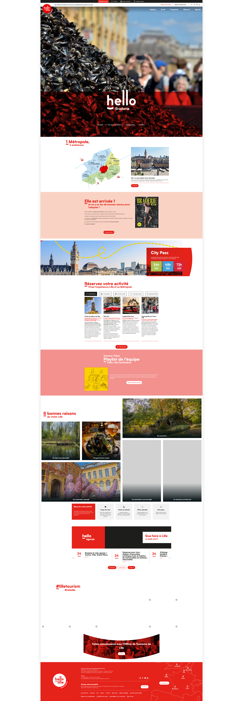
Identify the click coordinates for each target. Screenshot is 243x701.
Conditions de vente (102, 696)
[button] (153, 9)
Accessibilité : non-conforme (117, 696)
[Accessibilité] (197, 4)
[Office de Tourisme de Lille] (47, 9)
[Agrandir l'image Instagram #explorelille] (161, 588)
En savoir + (121, 653)
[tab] (90, 294)
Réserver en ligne (103, 1)
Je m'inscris (144, 686)
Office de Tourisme (166, 4)
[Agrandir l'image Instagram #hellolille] (54, 614)
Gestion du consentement (88, 696)
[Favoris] (195, 4)
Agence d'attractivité (180, 4)
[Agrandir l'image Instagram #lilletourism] (188, 588)
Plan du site (130, 696)
